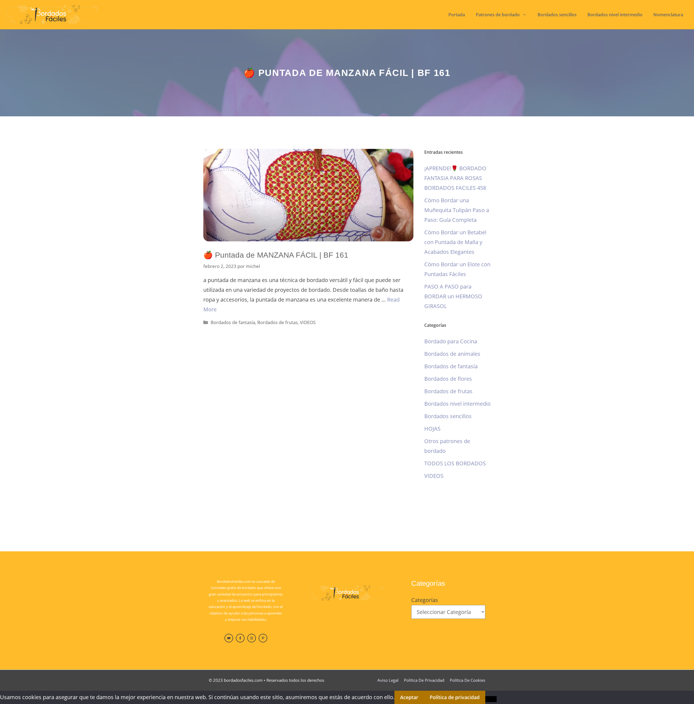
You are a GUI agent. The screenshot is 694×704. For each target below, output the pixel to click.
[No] (491, 699)
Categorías (424, 600)
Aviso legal (388, 680)
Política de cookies (467, 680)
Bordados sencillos (557, 15)
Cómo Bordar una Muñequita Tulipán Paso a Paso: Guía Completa (456, 210)
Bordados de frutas (277, 322)
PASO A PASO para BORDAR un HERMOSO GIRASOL (453, 296)
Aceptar (409, 697)
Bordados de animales (452, 353)
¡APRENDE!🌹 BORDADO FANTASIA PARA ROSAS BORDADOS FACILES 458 (455, 178)
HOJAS (432, 428)
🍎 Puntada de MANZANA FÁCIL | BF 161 (275, 255)
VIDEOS (308, 322)
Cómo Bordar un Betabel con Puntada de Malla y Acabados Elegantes (455, 242)
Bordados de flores (448, 378)
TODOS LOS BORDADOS (455, 463)
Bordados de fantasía (233, 322)
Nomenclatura (668, 15)
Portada (456, 15)
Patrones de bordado (498, 15)
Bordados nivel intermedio (614, 15)
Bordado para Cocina (450, 341)
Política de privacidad (424, 680)
